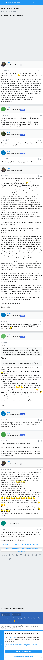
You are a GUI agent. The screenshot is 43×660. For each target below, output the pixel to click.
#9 (41, 441)
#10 (41, 469)
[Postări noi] (40, 2)
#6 (41, 321)
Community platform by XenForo (20, 626)
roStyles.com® (25, 628)
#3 (41, 140)
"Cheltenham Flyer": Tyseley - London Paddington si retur (20, 544)
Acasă (8, 621)
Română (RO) (16, 615)
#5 (41, 176)
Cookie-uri (6, 615)
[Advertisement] (21, 39)
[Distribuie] (38, 71)
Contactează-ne (7, 618)
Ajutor (3, 621)
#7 (41, 342)
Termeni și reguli (18, 618)
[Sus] (12, 621)
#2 (41, 115)
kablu (4, 11)
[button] (3, 2)
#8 (41, 420)
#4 (41, 159)
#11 (41, 529)
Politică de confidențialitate (32, 618)
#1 (41, 70)
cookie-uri (13, 637)
